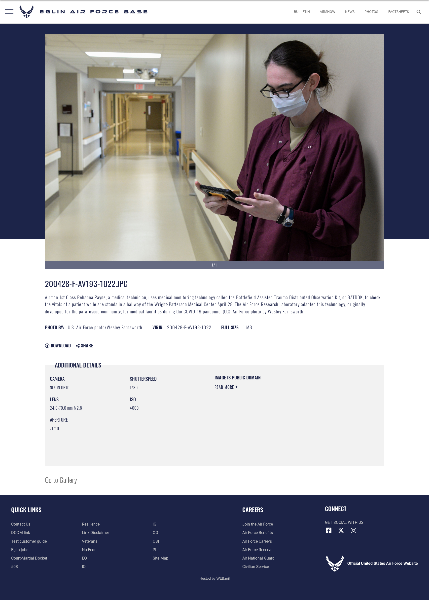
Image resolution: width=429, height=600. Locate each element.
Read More (224, 387)
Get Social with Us (344, 522)
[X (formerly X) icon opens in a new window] (341, 530)
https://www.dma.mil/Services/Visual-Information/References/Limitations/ (272, 418)
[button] (8, 12)
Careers (252, 509)
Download (60, 345)
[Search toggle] (419, 11)
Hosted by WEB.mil (215, 578)
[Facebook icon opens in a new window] (328, 530)
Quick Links (26, 509)
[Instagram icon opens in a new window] (353, 530)
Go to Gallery (61, 479)
